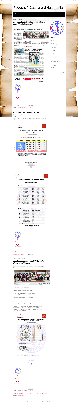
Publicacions (26, 107)
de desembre (54, 44)
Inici (30, 393)
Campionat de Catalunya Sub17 (26, 112)
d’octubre (53, 47)
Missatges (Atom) (21, 395)
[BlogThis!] (29, 105)
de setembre (54, 49)
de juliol (53, 50)
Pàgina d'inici (17, 13)
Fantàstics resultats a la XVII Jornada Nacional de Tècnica (28, 262)
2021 (52, 39)
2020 (52, 40)
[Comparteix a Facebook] (31, 105)
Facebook (30, 15)
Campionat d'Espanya (27, 390)
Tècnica (33, 390)
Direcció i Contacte (27, 13)
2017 (52, 67)
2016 (52, 68)
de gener (53, 65)
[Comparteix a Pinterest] (32, 105)
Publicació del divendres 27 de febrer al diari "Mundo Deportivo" (29, 23)
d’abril (53, 54)
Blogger (51, 401)
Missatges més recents (18, 393)
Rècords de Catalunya (55, 13)
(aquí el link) (24, 307)
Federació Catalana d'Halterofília (38, 7)
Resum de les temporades (19, 15)
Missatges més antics (42, 393)
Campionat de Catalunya (28, 255)
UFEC (30, 107)
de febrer (53, 57)
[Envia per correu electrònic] (28, 105)
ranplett (41, 401)
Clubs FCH (36, 13)
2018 (22, 107)
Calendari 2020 (44, 13)
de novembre (54, 46)
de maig (53, 53)
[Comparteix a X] (30, 105)
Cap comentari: (23, 105)
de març (53, 56)
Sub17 (33, 255)
